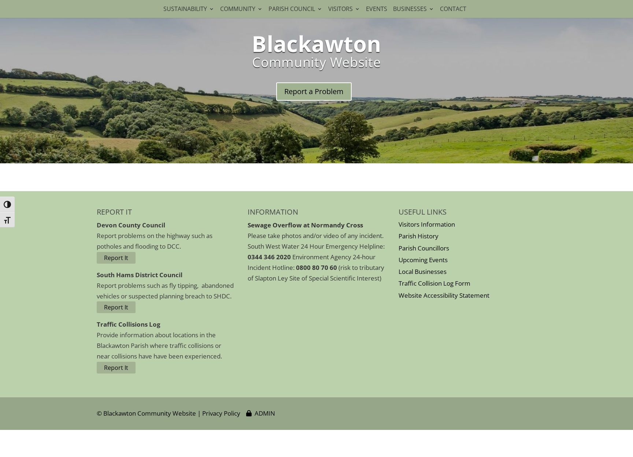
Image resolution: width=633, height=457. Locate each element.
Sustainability (185, 9)
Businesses (410, 9)
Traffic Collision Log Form (434, 283)
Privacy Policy (221, 413)
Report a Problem (314, 91)
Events (376, 9)
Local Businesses (423, 271)
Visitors (340, 9)
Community (237, 9)
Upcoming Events (423, 260)
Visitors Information (427, 224)
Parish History (418, 236)
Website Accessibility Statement (444, 295)
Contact (454, 9)
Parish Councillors (424, 248)
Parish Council (292, 9)
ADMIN (263, 413)
